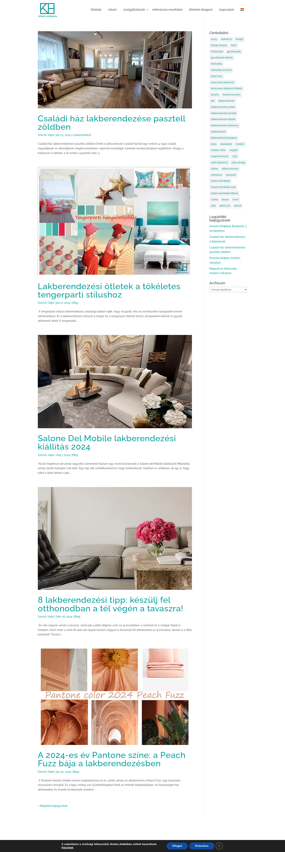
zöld (213, 205)
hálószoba (216, 63)
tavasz (225, 199)
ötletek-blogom (201, 9)
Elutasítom (201, 846)
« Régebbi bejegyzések (53, 805)
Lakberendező (82, 135)
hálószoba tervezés (221, 70)
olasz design (238, 162)
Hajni (51, 135)
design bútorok (219, 45)
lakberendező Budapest (224, 138)
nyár (234, 156)
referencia (216, 175)
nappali (234, 150)
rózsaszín (231, 175)
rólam (112, 9)
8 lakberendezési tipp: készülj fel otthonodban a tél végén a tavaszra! (110, 604)
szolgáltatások (134, 9)
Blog (75, 302)
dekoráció (226, 39)
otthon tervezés (230, 168)
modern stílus (218, 150)
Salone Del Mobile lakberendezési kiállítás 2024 (107, 442)
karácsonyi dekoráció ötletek (226, 88)
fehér (234, 45)
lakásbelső (226, 144)
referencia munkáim (167, 9)
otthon (214, 168)
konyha (215, 94)
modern (240, 144)
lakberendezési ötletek (223, 119)
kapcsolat (226, 9)
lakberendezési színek (223, 107)
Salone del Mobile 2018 (223, 187)
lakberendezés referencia (224, 125)
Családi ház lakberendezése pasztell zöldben (111, 122)
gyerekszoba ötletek (222, 57)
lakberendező (218, 131)
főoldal (96, 9)
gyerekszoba (234, 51)
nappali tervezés (220, 156)
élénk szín (224, 205)
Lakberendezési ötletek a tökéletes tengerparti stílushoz (109, 290)
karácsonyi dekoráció (222, 82)
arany (214, 39)
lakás (214, 144)
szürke (214, 199)
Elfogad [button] (177, 846)
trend (235, 199)
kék (213, 100)
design (239, 39)
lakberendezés (226, 100)
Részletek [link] (67, 847)
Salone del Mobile (220, 181)
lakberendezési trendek (223, 113)
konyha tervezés (231, 94)
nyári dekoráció (219, 162)
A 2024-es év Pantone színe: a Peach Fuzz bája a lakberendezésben (112, 759)
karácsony (216, 76)
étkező (237, 205)
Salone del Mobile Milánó (224, 193)
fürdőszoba (217, 51)
